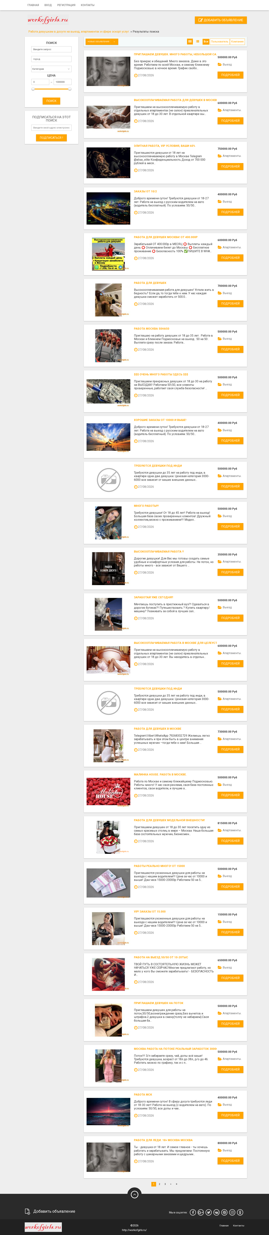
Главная (33, 5)
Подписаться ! (51, 137)
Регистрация (66, 5)
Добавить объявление (223, 20)
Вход (48, 5)
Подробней (230, 75)
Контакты (87, 5)
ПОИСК (51, 101)
